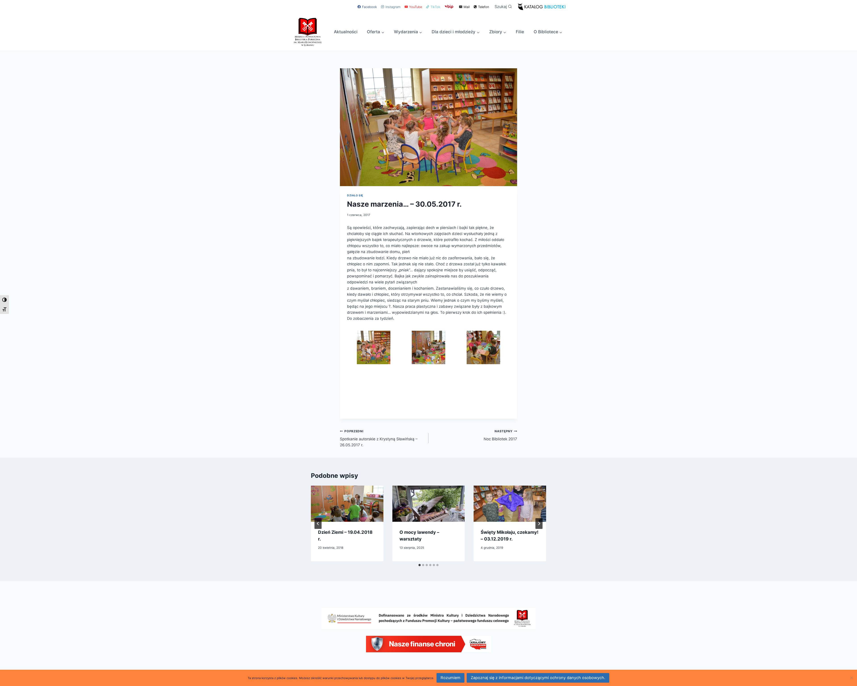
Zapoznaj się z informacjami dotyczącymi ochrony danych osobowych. (538, 677)
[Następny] (539, 523)
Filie (520, 31)
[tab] (419, 565)
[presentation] (347, 504)
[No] (851, 678)
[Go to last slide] (318, 523)
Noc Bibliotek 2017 (500, 435)
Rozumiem (450, 677)
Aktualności (346, 31)
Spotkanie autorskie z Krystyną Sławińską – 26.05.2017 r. (379, 438)
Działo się (355, 195)
